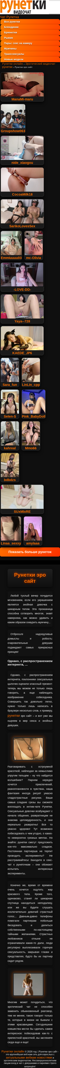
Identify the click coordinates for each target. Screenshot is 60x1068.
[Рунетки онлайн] (24, 13)
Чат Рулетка (9, 17)
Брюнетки (10, 32)
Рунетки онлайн (12, 63)
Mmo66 (31, 448)
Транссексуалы (14, 54)
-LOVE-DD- (22, 289)
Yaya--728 (22, 321)
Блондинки (11, 27)
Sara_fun (10, 385)
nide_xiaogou (22, 163)
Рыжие (8, 37)
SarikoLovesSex (22, 226)
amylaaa (32, 543)
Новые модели (13, 59)
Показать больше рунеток (30, 552)
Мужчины (10, 48)
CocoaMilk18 (22, 194)
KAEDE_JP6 (22, 353)
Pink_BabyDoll (33, 416)
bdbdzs (10, 480)
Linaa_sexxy (11, 543)
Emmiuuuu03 (11, 258)
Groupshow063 (13, 131)
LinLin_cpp (31, 385)
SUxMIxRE (22, 511)
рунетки (14, 715)
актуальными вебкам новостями (29, 1057)
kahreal (10, 448)
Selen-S (10, 416)
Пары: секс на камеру (18, 43)
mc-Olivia (33, 258)
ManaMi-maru (22, 99)
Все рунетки (12, 21)
